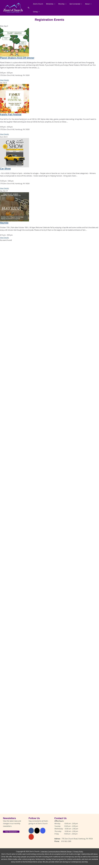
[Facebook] (31, 831)
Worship (61, 4)
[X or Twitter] (37, 831)
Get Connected (75, 4)
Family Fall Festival (10, 114)
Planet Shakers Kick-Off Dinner (17, 57)
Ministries (49, 4)
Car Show (5, 168)
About (87, 4)
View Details (4, 80)
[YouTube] (31, 837)
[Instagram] (42, 831)
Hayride (4, 222)
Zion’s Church (38, 4)
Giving (35, 12)
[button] (28, 8)
